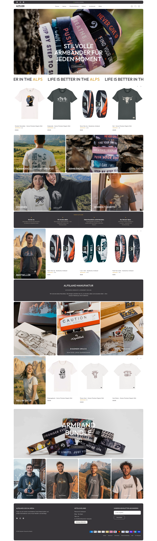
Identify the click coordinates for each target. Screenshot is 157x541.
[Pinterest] (140, 534)
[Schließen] (152, 508)
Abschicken (136, 530)
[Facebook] (132, 534)
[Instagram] (136, 534)
